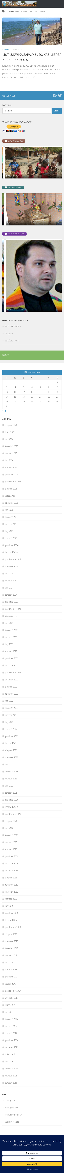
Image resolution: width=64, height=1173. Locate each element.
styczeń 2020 (11, 849)
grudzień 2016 (11, 1040)
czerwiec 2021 (11, 757)
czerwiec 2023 (11, 615)
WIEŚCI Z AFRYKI (12, 340)
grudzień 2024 (11, 545)
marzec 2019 (11, 898)
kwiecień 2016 (11, 1068)
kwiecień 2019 (11, 891)
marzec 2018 (11, 955)
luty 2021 (9, 785)
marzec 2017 (11, 1026)
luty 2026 (9, 460)
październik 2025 (13, 481)
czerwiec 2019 (11, 884)
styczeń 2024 (11, 594)
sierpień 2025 (11, 488)
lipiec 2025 (10, 495)
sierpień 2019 (11, 877)
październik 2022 (13, 672)
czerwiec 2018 (11, 941)
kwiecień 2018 (11, 948)
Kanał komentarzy (14, 1114)
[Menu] (60, 4)
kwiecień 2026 (11, 446)
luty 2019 (9, 905)
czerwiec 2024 (11, 566)
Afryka (5, 49)
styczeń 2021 (11, 792)
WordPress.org (12, 1121)
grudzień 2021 (11, 736)
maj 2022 (9, 700)
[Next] (55, 162)
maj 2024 (9, 573)
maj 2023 (9, 623)
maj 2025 (9, 509)
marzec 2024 (11, 580)
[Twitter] (60, 95)
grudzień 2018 (11, 912)
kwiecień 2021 (11, 771)
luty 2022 (9, 722)
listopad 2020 (11, 806)
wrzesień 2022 (11, 679)
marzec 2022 (11, 714)
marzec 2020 (11, 842)
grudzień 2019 (11, 856)
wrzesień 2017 (11, 997)
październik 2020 (13, 813)
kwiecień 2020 (11, 835)
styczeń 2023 (11, 651)
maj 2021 (9, 764)
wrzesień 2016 (11, 1047)
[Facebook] (55, 95)
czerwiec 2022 (11, 693)
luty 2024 (9, 587)
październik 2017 (13, 990)
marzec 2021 (11, 778)
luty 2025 (9, 531)
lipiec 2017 (10, 1004)
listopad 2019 (11, 863)
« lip (4, 410)
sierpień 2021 (11, 750)
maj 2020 (9, 828)
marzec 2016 (11, 1075)
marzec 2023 (11, 637)
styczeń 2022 (11, 729)
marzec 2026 (11, 453)
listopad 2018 (11, 920)
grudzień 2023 (11, 601)
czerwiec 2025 (11, 502)
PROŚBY (9, 333)
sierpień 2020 (11, 821)
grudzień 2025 (11, 474)
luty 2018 (9, 962)
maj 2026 (9, 439)
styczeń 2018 (11, 969)
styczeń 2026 (11, 467)
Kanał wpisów (11, 1107)
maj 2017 (9, 1012)
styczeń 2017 (11, 1033)
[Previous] (8, 162)
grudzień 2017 (11, 976)
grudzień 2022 (11, 658)
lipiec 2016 (10, 1054)
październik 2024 (13, 559)
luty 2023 (9, 644)
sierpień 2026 (11, 425)
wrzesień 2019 (11, 870)
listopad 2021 (11, 743)
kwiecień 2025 (11, 516)
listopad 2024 (11, 552)
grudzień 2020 (11, 799)
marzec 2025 (11, 524)
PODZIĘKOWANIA (13, 326)
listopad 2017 (11, 983)
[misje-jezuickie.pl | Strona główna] (25, 3)
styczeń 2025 (11, 538)
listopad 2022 (11, 665)
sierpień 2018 (11, 934)
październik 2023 (13, 608)
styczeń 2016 (11, 1082)
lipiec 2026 (10, 432)
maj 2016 (9, 1061)
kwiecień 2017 (11, 1019)
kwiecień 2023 (11, 630)
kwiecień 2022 (11, 707)
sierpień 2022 (11, 686)
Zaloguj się (10, 1100)
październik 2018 (13, 927)
